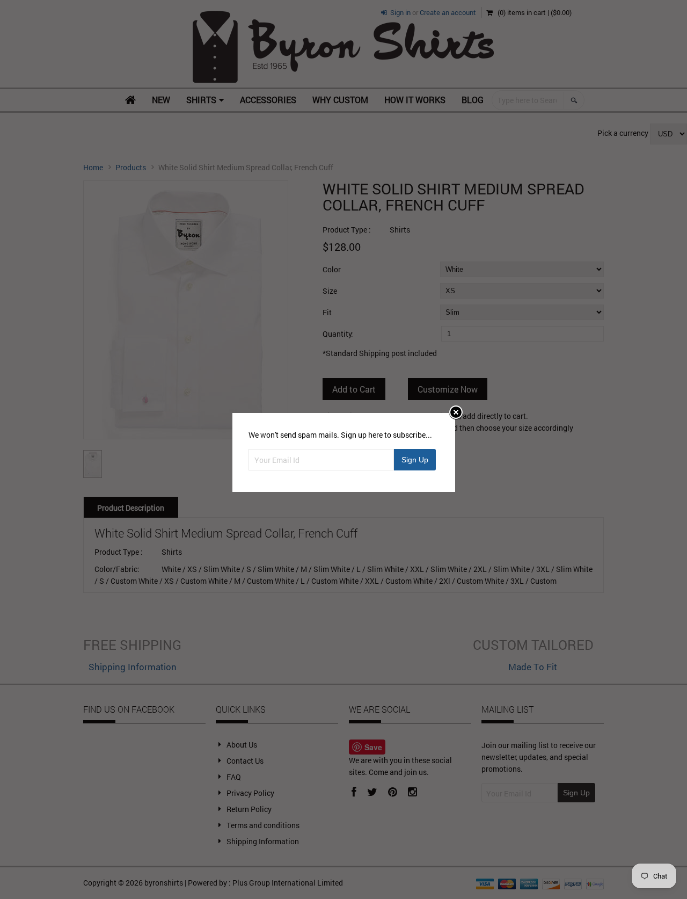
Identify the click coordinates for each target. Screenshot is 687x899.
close (456, 412)
